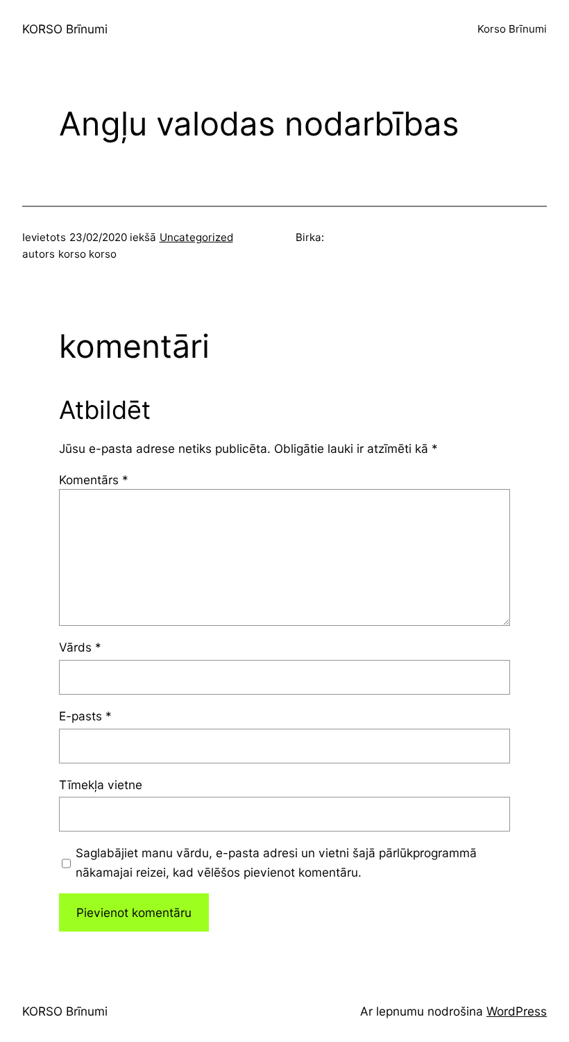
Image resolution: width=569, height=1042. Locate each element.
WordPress (516, 1011)
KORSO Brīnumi (65, 29)
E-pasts (85, 716)
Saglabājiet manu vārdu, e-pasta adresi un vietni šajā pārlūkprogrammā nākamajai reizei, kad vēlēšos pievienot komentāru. (276, 862)
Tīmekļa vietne (100, 784)
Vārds (80, 647)
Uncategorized (196, 237)
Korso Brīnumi (512, 28)
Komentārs (93, 479)
